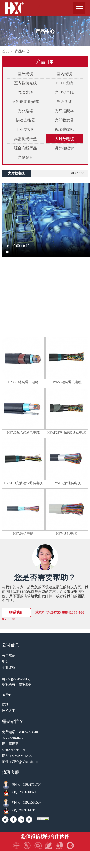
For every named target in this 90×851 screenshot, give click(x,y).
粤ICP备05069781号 (16, 679)
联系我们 (16, 612)
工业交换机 (25, 129)
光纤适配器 (64, 111)
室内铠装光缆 (25, 83)
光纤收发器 (64, 120)
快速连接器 (25, 120)
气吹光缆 (25, 92)
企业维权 (8, 667)
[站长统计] (43, 818)
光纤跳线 (64, 102)
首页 (5, 51)
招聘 (5, 705)
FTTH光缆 (64, 83)
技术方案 (8, 711)
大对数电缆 (64, 139)
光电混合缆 (64, 92)
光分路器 (25, 111)
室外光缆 (25, 74)
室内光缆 (64, 74)
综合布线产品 (25, 148)
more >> (77, 173)
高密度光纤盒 (25, 139)
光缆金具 (25, 157)
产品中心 (22, 51)
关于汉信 (8, 655)
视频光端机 (64, 129)
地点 (5, 661)
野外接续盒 (64, 148)
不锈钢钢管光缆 (25, 102)
